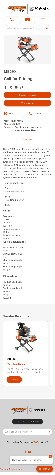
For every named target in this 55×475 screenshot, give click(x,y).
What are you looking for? (20, 28)
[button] (12, 20)
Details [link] (14, 379)
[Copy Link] (21, 87)
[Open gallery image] (27, 49)
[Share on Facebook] (5, 87)
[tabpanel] (27, 50)
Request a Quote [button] (27, 95)
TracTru (36, 442)
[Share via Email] (16, 87)
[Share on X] (10, 87)
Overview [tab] (27, 139)
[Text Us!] (44, 469)
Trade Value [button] (27, 103)
